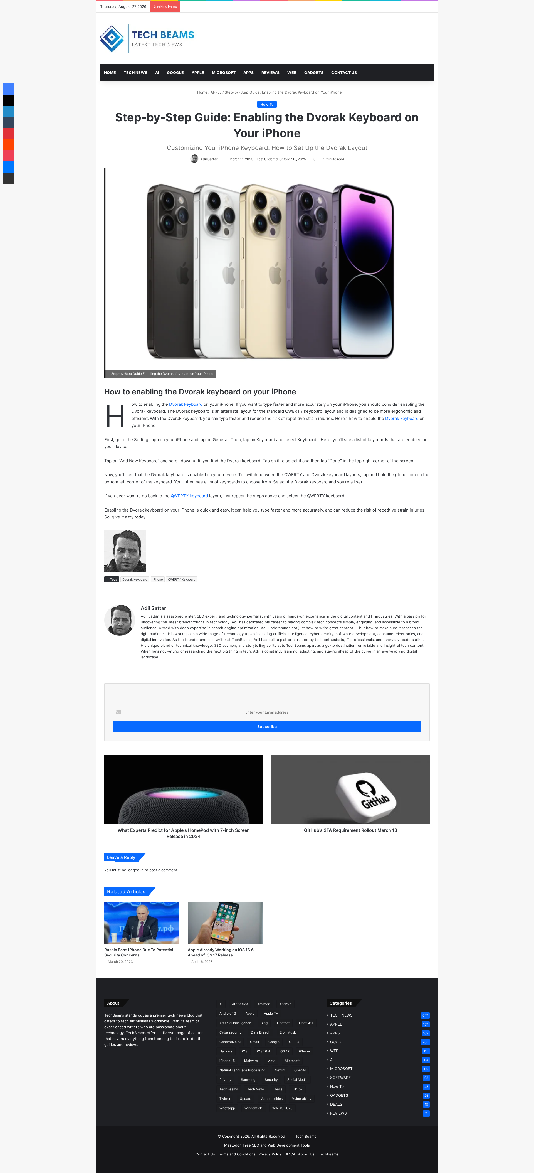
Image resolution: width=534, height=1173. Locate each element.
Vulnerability (302, 1098)
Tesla (278, 1089)
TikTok (297, 1089)
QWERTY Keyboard (182, 579)
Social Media (297, 1080)
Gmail (254, 1042)
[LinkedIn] (8, 111)
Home (201, 92)
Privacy (225, 1080)
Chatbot (283, 1023)
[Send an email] (220, 159)
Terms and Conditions (237, 1154)
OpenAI (300, 1070)
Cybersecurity (230, 1032)
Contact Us (205, 1154)
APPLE (198, 72)
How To (267, 104)
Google (274, 1042)
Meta (271, 1061)
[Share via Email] (8, 178)
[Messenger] (8, 167)
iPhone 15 (227, 1061)
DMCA (290, 1154)
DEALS (336, 1104)
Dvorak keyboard (185, 404)
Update (245, 1098)
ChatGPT (306, 1023)
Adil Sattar (209, 159)
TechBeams (228, 1089)
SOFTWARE (340, 1077)
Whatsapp (227, 1108)
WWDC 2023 (282, 1108)
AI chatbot (240, 1004)
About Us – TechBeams (318, 1154)
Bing (264, 1023)
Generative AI (230, 1042)
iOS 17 (285, 1051)
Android (285, 1004)
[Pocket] (8, 155)
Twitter (224, 1098)
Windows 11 (253, 1108)
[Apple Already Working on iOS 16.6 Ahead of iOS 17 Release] (225, 923)
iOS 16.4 (263, 1051)
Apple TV (271, 1013)
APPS (248, 72)
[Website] (144, 666)
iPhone (158, 579)
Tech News (256, 1089)
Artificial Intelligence (235, 1023)
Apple (250, 1013)
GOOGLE (175, 72)
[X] (8, 100)
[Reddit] (8, 144)
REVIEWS (270, 72)
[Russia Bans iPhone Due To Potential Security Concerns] (141, 923)
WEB (291, 72)
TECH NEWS (135, 72)
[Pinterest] (8, 133)
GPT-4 (294, 1042)
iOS (245, 1051)
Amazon (263, 1004)
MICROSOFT (224, 72)
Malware (251, 1061)
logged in (135, 870)
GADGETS (313, 72)
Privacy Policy (270, 1154)
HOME (110, 72)
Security (271, 1080)
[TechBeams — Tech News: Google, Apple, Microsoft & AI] (148, 38)
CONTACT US (344, 72)
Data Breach (260, 1032)
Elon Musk (288, 1032)
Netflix (280, 1070)
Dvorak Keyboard (134, 579)
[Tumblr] (8, 122)
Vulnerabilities (272, 1098)
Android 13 (227, 1013)
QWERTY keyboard (189, 495)
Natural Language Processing (242, 1070)
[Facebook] (8, 89)
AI (157, 72)
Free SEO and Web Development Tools (276, 1145)
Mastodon (233, 1145)
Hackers (226, 1051)
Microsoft (292, 1061)
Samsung (248, 1080)
